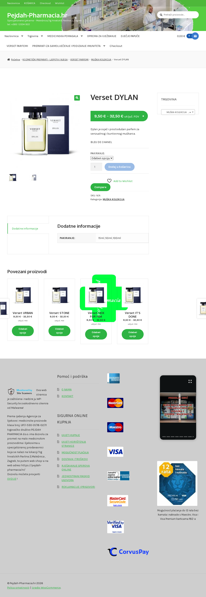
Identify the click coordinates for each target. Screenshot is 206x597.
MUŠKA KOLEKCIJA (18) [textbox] (177, 112)
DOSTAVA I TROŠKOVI (75, 459)
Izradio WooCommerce (46, 587)
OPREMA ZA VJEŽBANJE (101, 36)
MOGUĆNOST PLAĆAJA (75, 452)
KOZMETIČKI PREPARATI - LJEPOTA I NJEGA (45, 59)
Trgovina (33, 36)
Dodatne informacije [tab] (25, 228)
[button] (77, 98)
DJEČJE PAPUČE (130, 36)
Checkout (45, 3)
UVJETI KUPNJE (71, 435)
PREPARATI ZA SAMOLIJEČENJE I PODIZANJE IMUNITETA (66, 45)
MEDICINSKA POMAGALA (62, 36)
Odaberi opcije (23, 330)
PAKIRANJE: (98, 153)
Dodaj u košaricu (119, 166)
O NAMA (67, 389)
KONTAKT (67, 396)
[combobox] (178, 112)
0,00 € (183, 36)
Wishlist (59, 3)
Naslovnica (13, 3)
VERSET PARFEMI (17, 45)
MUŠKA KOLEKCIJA (101, 59)
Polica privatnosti (18, 587)
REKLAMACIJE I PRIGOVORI (78, 486)
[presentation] (164, 436)
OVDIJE (11, 478)
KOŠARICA (29, 3)
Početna (15, 59)
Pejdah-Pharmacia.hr (37, 15)
